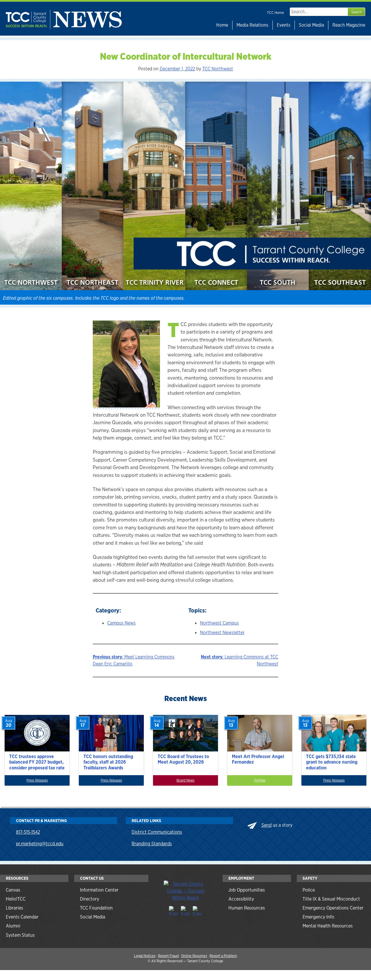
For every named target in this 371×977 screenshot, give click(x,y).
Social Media (311, 25)
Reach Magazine (348, 25)
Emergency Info (318, 917)
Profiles (259, 780)
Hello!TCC (16, 899)
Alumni (13, 926)
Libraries (14, 908)
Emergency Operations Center (333, 908)
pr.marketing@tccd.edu (39, 844)
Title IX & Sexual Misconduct (331, 899)
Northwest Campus (219, 623)
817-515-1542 (28, 832)
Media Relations (252, 25)
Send (266, 825)
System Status (20, 935)
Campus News (121, 623)
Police (309, 890)
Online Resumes (194, 955)
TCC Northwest (217, 69)
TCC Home (275, 12)
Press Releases (37, 780)
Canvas (13, 890)
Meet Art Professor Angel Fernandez (258, 759)
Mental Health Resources (328, 926)
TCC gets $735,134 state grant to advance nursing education (331, 762)
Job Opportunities (246, 890)
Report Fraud (168, 955)
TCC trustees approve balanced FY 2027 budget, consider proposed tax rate (37, 762)
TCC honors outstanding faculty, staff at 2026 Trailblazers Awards (108, 762)
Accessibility (241, 899)
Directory (89, 899)
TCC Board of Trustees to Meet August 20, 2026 (183, 759)
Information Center (99, 890)
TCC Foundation (96, 908)
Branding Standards (152, 844)
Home (222, 25)
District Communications (157, 832)
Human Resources (246, 908)
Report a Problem (223, 955)
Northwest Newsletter (222, 633)
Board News (185, 780)
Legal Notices (144, 955)
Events (283, 25)
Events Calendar (22, 917)
